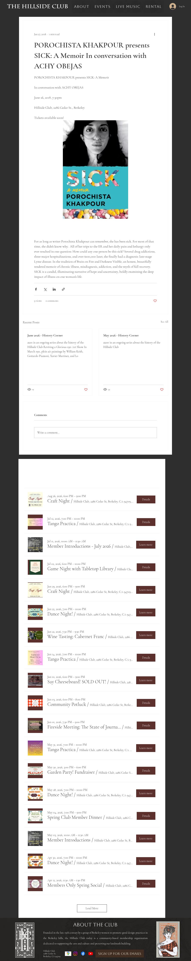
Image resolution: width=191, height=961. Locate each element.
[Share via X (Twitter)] (45, 289)
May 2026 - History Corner (121, 335)
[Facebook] (83, 953)
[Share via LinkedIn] (54, 289)
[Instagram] (75, 953)
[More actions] (154, 34)
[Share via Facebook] (36, 289)
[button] (58, 501)
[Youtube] (90, 953)
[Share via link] (63, 289)
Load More (92, 908)
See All (164, 321)
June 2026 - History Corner (45, 335)
